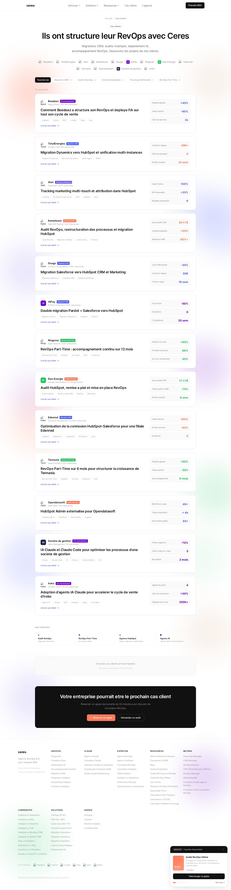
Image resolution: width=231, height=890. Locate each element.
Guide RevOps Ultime (160, 777)
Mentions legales (92, 823)
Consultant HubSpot (126, 769)
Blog (152, 765)
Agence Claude (91, 756)
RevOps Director (191, 765)
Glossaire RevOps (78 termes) (164, 786)
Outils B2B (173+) (158, 790)
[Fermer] (223, 849)
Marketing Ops (190, 777)
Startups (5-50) (58, 815)
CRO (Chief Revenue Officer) (197, 769)
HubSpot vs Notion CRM (29, 836)
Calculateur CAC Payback (162, 795)
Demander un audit (131, 717)
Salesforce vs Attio (27, 845)
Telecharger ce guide (199, 876)
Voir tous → (220, 882)
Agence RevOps (124, 756)
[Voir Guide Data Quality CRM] (181, 882)
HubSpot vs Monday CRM (30, 832)
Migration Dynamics (60, 836)
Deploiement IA (58, 765)
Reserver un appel (102, 717)
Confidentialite (91, 828)
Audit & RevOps (87, 80)
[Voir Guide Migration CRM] (183, 882)
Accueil (108, 18)
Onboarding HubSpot (61, 782)
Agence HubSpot (125, 760)
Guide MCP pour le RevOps (163, 773)
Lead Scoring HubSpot (61, 845)
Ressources (110, 5)
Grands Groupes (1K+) (61, 828)
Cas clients (131, 5)
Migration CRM (63, 80)
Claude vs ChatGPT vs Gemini (32, 854)
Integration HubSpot (60, 777)
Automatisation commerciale (130, 786)
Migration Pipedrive (60, 841)
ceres (30, 5)
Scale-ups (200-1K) (60, 823)
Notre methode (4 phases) (162, 756)
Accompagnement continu (63, 769)
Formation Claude (92, 760)
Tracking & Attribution (142, 80)
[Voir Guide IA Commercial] (179, 882)
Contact (88, 819)
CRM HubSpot (124, 773)
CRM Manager (190, 760)
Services (73, 5)
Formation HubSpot (60, 786)
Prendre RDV (195, 5)
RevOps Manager (191, 773)
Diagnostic (56, 756)
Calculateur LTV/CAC (160, 799)
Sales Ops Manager (192, 756)
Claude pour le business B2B (97, 769)
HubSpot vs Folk (26, 828)
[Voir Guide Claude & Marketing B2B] (177, 882)
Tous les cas (43, 80)
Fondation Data (58, 760)
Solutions (91, 5)
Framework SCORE (159, 760)
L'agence (147, 5)
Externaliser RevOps (126, 782)
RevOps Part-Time (170, 80)
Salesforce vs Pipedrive (29, 849)
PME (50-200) (58, 819)
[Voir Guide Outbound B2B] (185, 882)
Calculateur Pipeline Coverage (164, 803)
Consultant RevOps (126, 765)
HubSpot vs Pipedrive (28, 823)
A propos (88, 815)
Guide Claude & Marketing (96, 773)
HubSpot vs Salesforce (128, 777)
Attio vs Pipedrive (26, 841)
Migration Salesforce (61, 832)
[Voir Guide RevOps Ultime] (174, 882)
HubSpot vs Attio (26, 819)
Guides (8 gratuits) (158, 769)
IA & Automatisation (113, 80)
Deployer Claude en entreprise (98, 765)
